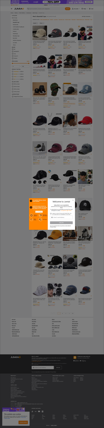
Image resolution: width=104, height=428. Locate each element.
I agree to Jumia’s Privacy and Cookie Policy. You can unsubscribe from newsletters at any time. (61, 214)
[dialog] (52, 214)
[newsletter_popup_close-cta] (73, 200)
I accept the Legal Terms (66, 210)
